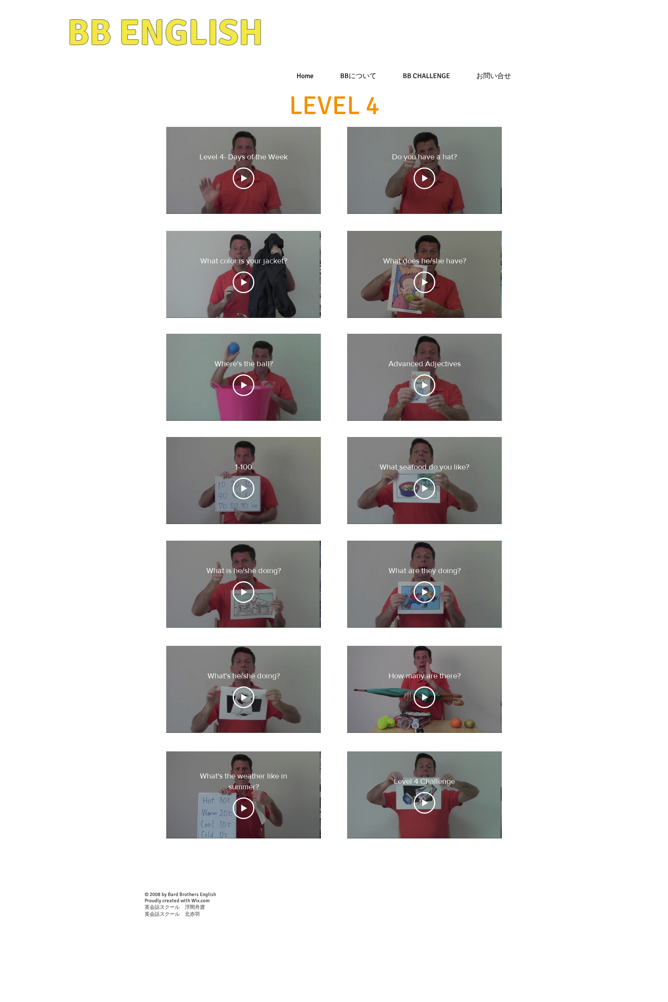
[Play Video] (243, 178)
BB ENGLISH (165, 33)
